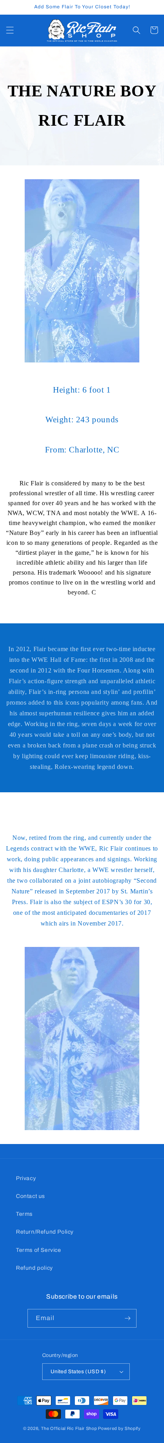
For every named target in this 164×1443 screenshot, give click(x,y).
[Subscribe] (127, 1318)
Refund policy (34, 1268)
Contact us (30, 1196)
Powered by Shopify (119, 1428)
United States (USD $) (78, 1371)
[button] (10, 30)
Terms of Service (38, 1250)
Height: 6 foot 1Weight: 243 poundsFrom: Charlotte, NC (82, 419)
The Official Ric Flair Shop (69, 1428)
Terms (24, 1214)
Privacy (26, 1178)
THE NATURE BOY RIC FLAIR (82, 105)
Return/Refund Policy (45, 1232)
